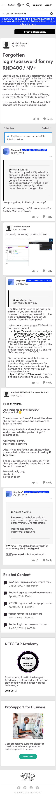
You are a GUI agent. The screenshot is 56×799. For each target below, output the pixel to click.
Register (37, 4)
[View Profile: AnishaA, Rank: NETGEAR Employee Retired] (6, 394)
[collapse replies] (28, 147)
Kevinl (28, 596)
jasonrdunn (32, 585)
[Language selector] (20, 5)
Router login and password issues (28, 624)
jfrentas (28, 617)
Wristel (15, 43)
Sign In (48, 4)
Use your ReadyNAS (16, 13)
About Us (28, 773)
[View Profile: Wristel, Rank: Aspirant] (6, 45)
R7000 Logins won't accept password (31, 603)
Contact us (28, 776)
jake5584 (30, 628)
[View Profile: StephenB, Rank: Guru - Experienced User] (6, 151)
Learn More (28, 756)
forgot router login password (25, 613)
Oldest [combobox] (47, 128)
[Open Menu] (51, 13)
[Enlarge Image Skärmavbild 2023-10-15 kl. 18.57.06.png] (29, 252)
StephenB (16, 150)
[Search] (28, 5)
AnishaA (15, 392)
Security (28, 780)
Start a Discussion (35, 31)
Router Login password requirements (30, 592)
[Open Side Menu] (4, 4)
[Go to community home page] (12, 5)
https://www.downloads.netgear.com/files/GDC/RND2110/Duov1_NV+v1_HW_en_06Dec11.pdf (33, 333)
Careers (28, 778)
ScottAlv (29, 607)
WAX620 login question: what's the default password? (29, 582)
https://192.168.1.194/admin (24, 374)
